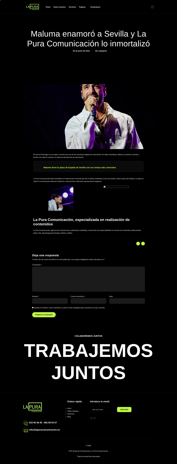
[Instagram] (148, 7)
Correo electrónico (78, 296)
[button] (152, 7)
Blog (69, 417)
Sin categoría (101, 51)
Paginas (82, 7)
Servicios (72, 7)
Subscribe (124, 409)
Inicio (69, 408)
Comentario (37, 265)
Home (48, 7)
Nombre (35, 296)
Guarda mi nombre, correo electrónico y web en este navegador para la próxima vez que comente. (69, 308)
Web (111, 296)
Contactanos (95, 7)
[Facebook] (144, 7)
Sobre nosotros (59, 7)
